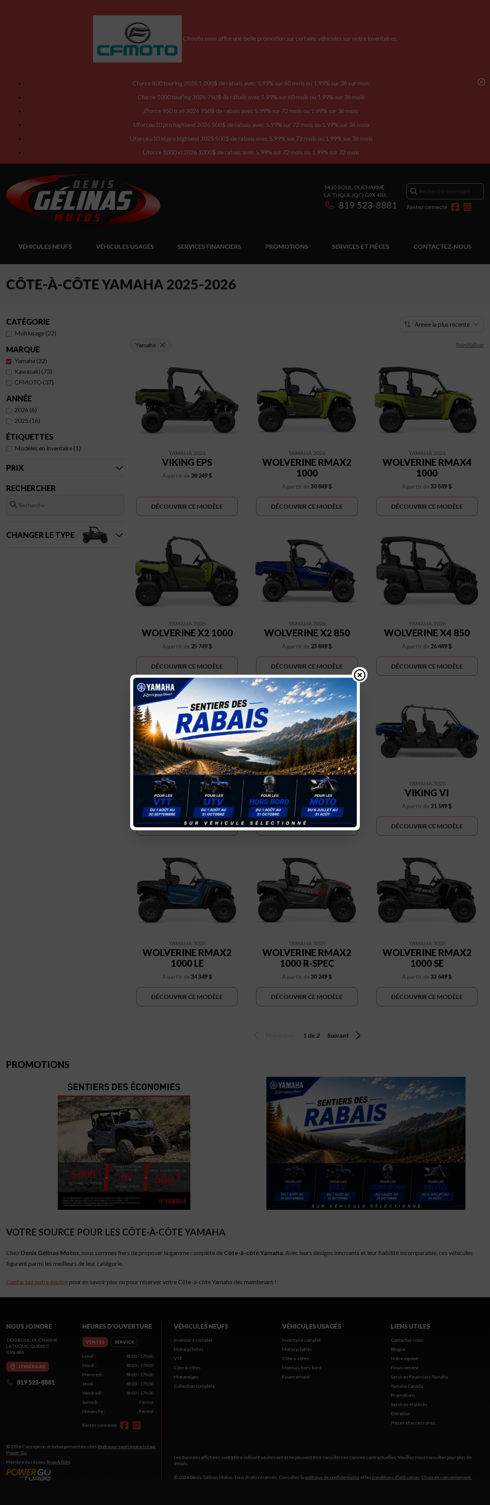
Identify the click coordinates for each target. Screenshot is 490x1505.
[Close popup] (360, 674)
